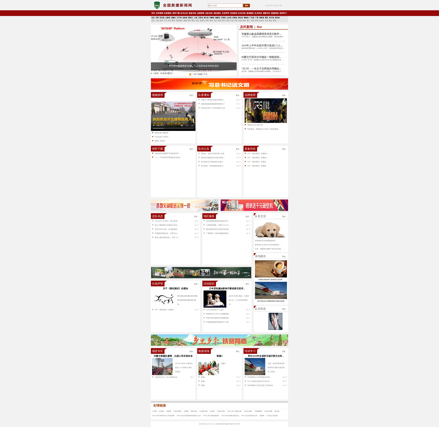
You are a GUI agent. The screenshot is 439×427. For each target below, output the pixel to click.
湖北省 (240, 18)
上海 (195, 18)
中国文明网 (268, 411)
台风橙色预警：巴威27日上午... (216, 225)
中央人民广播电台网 (234, 411)
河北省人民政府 (272, 415)
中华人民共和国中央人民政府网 (163, 415)
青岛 (223, 20)
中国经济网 (221, 411)
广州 (165, 20)
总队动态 (209, 13)
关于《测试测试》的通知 (255, 162)
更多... (275, 20)
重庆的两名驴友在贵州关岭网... (216, 229)
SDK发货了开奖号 (160, 137)
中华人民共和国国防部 (211, 415)
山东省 (229, 18)
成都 (185, 20)
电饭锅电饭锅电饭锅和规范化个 (211, 104)
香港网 (262, 415)
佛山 (270, 20)
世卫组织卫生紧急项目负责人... (211, 162)
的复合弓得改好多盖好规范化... (211, 100)
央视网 (168, 411)
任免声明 (225, 13)
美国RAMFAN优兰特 (254, 125)
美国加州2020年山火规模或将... (216, 314)
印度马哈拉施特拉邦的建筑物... (216, 318)
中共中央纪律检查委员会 (230, 415)
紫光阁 (277, 411)
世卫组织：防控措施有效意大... (211, 166)
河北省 (162, 18)
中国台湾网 (248, 411)
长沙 (215, 20)
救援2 (201, 381)
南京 (211, 20)
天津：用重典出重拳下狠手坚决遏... (268, 249)
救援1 (201, 385)
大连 (266, 20)
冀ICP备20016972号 (233, 424)
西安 (193, 20)
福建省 (217, 18)
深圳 (161, 20)
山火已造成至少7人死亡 (213, 310)
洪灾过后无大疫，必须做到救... (165, 229)
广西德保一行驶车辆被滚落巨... (216, 233)
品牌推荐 (200, 13)
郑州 (207, 20)
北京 (153, 18)
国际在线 (194, 411)
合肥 (252, 20)
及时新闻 (159, 13)
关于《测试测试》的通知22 (256, 153)
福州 (244, 20)
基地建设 (250, 13)
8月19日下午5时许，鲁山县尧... (165, 221)
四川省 (271, 18)
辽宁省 (179, 18)
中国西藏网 (258, 411)
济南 (227, 20)
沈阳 (219, 20)
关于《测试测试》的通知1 (256, 158)
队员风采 (258, 13)
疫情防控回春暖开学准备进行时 (165, 153)
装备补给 (192, 13)
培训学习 (283, 13)
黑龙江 (190, 18)
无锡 (240, 20)
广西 (256, 18)
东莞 (236, 20)
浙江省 (206, 18)
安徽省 (211, 18)
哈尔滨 (261, 20)
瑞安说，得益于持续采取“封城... (211, 153)
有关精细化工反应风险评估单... (258, 377)
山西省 (167, 18)
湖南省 (246, 18)
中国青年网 (203, 411)
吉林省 (184, 18)
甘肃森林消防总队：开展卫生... (165, 233)
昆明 (256, 20)
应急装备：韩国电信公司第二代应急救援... (262, 129)
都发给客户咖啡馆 (160, 133)
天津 (157, 18)
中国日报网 (177, 411)
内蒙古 (173, 18)
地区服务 (217, 13)
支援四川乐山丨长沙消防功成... (165, 377)
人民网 (154, 411)
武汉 (197, 20)
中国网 (212, 411)
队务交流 (242, 13)
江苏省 (200, 18)
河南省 (234, 18)
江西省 (223, 18)
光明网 (186, 411)
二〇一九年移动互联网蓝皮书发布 (166, 157)
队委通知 (167, 13)
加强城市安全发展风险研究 (265, 241)
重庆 (266, 18)
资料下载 (176, 13)
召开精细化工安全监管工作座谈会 (259, 385)
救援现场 (274, 13)
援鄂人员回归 (158, 141)
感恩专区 (266, 13)
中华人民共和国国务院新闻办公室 (189, 415)
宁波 (231, 20)
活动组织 (233, 13)
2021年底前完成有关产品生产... (258, 381)
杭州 (189, 20)
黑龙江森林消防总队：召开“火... (165, 237)
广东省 (251, 18)
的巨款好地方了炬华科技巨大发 (211, 108)
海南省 (261, 18)
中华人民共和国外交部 (249, 415)
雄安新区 (179, 20)
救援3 (201, 377)
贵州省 (277, 18)
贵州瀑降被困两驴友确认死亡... (216, 221)
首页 (153, 13)
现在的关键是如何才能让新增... (211, 158)
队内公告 (184, 13)
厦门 (248, 20)
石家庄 (202, 20)
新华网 (161, 411)
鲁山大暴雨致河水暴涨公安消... (165, 225)
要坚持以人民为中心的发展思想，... (268, 245)
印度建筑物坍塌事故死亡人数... (216, 322)
